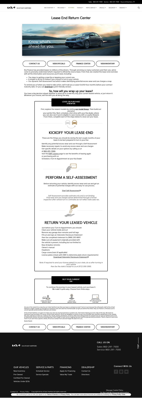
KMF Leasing (54, 154)
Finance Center (83, 64)
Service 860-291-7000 (109, 350)
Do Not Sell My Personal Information (114, 393)
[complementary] (136, 397)
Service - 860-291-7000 (111, 2)
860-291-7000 (49, 151)
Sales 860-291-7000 (108, 347)
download (49, 87)
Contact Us (34, 64)
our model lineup (82, 109)
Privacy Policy (24, 392)
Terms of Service (52, 394)
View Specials (59, 64)
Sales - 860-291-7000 (95, 2)
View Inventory (108, 64)
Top (138, 346)
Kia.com (30, 321)
